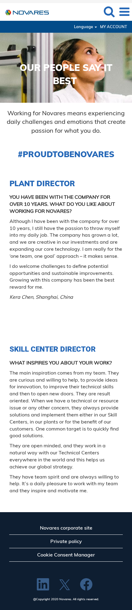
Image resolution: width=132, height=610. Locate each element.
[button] (124, 11)
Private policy (66, 541)
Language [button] (84, 26)
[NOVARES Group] (24, 11)
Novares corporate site (66, 528)
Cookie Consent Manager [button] (66, 555)
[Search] (109, 11)
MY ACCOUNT (113, 26)
